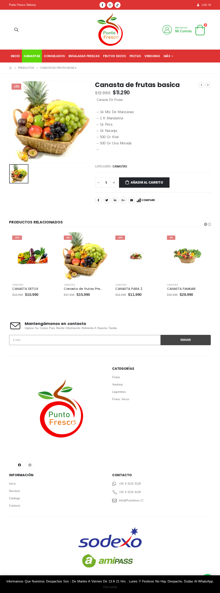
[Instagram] (110, 5)
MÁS (167, 56)
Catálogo (14, 498)
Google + (123, 200)
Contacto (14, 505)
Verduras (152, 56)
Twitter (106, 200)
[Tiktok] (118, 5)
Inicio (15, 56)
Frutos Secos (114, 56)
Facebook (98, 200)
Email (131, 200)
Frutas (135, 56)
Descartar (110, 587)
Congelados (54, 56)
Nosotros (14, 491)
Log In (206, 4)
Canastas (32, 56)
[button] (206, 224)
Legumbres (119, 391)
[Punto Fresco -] (110, 29)
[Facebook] (102, 5)
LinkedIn (115, 200)
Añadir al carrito (147, 182)
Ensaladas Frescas (84, 56)
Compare (148, 200)
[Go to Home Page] (10, 68)
